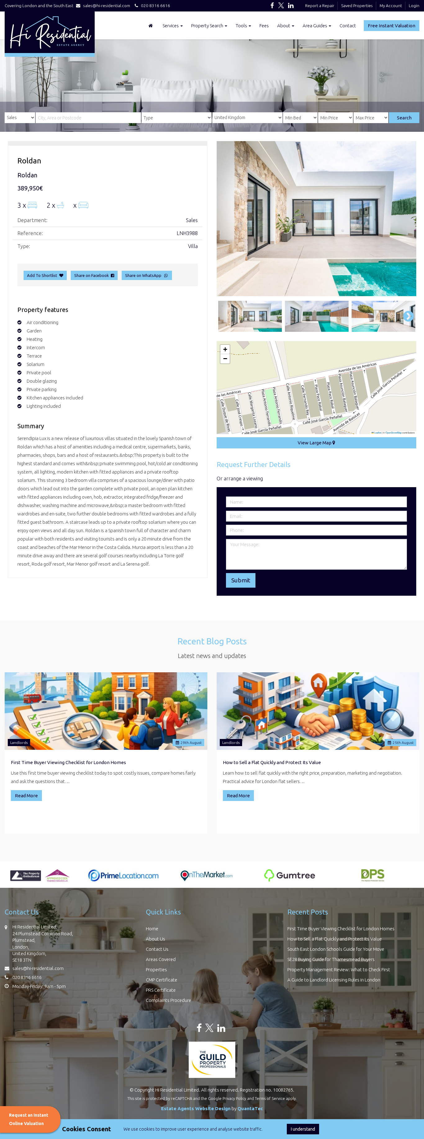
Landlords (19, 743)
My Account (391, 5)
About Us (155, 938)
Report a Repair (319, 5)
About (284, 25)
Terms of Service (270, 1098)
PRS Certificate (161, 990)
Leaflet (377, 432)
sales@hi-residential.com (106, 5)
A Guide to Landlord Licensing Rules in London (333, 979)
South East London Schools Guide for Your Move (335, 949)
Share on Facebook (92, 275)
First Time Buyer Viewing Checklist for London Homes (68, 762)
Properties (156, 969)
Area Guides (315, 25)
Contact (348, 25)
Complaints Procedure (168, 1000)
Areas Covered (161, 959)
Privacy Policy (234, 1098)
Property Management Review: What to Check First (338, 969)
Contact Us (157, 949)
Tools (242, 25)
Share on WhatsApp (144, 275)
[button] (225, 349)
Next (405, 219)
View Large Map (315, 442)
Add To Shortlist (42, 275)
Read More (26, 795)
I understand (303, 1129)
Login (414, 5)
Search (404, 117)
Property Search (207, 25)
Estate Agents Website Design (196, 1108)
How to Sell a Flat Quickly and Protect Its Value (272, 762)
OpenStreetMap (394, 432)
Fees (264, 25)
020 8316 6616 (154, 5)
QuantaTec (250, 1108)
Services (171, 25)
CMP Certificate (161, 979)
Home (152, 928)
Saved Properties (357, 5)
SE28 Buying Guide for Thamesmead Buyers (331, 959)
